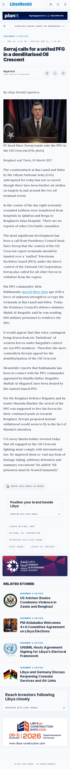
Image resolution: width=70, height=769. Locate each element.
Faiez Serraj (17, 546)
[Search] (58, 4)
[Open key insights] (63, 73)
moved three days (35, 292)
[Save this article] (55, 73)
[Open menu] (3, 4)
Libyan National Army (22, 526)
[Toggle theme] (65, 4)
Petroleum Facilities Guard (25, 540)
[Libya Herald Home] (20, 4)
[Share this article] (46, 73)
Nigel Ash (9, 71)
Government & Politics (15, 36)
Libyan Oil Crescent (43, 546)
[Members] (50, 4)
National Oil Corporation (24, 533)
